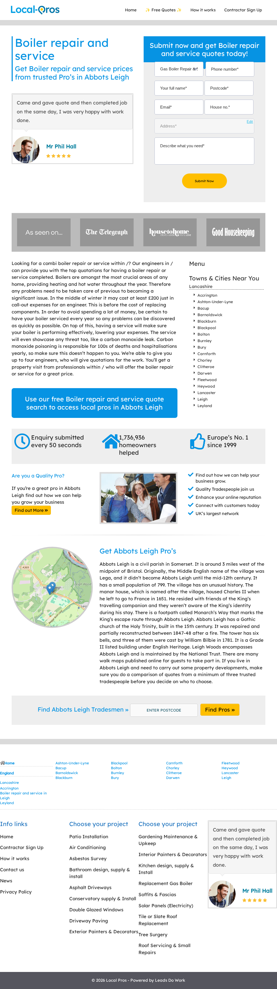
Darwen (204, 373)
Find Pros (218, 709)
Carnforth (206, 353)
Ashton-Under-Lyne (215, 301)
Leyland (204, 405)
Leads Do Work (170, 980)
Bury (201, 347)
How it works (203, 9)
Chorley (204, 360)
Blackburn (206, 321)
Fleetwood (207, 379)
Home (131, 9)
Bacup (203, 308)
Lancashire (200, 286)
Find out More (30, 510)
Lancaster (206, 392)
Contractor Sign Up (243, 9)
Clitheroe (205, 366)
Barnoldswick (209, 314)
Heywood (206, 386)
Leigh (202, 399)
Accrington (207, 295)
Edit (250, 121)
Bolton (203, 334)
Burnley (204, 340)
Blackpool (206, 327)
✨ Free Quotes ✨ (163, 9)
